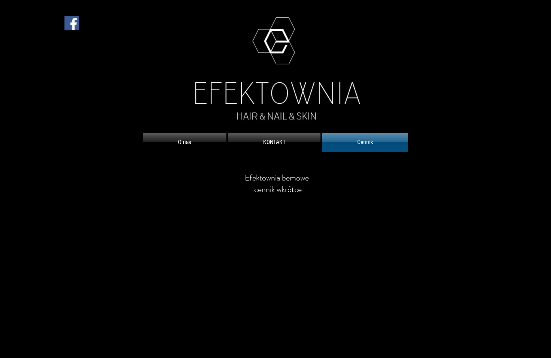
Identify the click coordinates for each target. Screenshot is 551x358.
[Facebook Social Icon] (71, 23)
